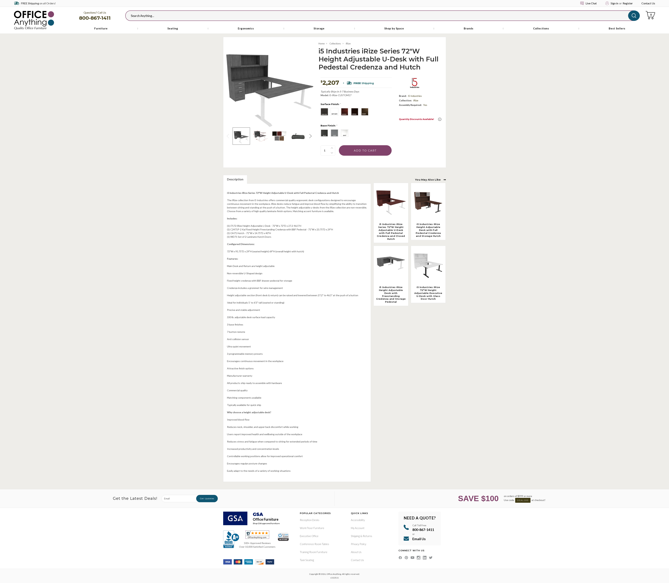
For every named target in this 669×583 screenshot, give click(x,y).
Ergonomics (246, 28)
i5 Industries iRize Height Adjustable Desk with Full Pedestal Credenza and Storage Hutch (428, 230)
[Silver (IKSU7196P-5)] (334, 133)
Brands (468, 28)
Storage (319, 28)
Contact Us (648, 3)
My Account (357, 528)
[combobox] (379, 15)
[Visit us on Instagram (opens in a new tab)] (418, 557)
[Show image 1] (241, 136)
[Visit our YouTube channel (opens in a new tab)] (412, 557)
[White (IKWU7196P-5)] (344, 133)
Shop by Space (394, 28)
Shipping (355, 536)
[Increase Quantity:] (332, 148)
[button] (439, 119)
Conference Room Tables (314, 544)
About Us (356, 552)
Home (321, 43)
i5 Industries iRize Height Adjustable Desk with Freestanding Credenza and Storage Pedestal (391, 294)
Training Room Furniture (313, 552)
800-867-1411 (95, 17)
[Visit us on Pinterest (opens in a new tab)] (406, 557)
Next (310, 136)
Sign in (614, 3)
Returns (367, 536)
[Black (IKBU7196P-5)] (324, 133)
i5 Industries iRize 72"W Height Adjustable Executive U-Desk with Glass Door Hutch (428, 293)
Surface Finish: (331, 104)
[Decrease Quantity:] (332, 152)
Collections (541, 28)
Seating (172, 28)
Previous (228, 136)
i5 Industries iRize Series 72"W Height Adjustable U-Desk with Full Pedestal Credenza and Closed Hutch (391, 231)
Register (628, 3)
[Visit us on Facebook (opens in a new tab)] (400, 557)
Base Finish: (329, 125)
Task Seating (307, 560)
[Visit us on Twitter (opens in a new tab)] (431, 557)
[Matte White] (334, 112)
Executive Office (309, 536)
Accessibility (358, 520)
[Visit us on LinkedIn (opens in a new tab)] (424, 557)
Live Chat (591, 3)
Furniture (101, 28)
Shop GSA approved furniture (266, 523)
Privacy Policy (358, 544)
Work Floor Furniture (312, 528)
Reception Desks (309, 520)
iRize (348, 43)
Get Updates (207, 498)
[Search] (634, 15)
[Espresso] (355, 112)
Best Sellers (617, 28)
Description (235, 179)
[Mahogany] (344, 112)
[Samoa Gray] (324, 112)
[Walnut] (365, 112)
